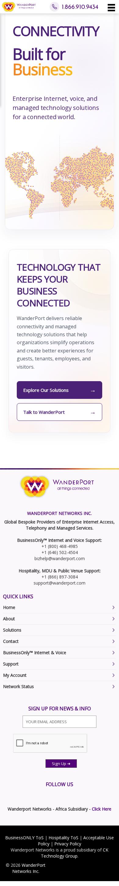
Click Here (101, 809)
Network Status (18, 686)
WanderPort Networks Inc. (29, 868)
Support (11, 664)
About (9, 619)
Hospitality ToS (63, 837)
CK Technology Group (75, 853)
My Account (15, 675)
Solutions (12, 630)
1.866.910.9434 (80, 7)
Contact (11, 641)
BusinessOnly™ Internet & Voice (34, 652)
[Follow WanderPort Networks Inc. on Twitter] (5, 795)
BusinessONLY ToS (24, 837)
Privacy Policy (67, 844)
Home (9, 607)
